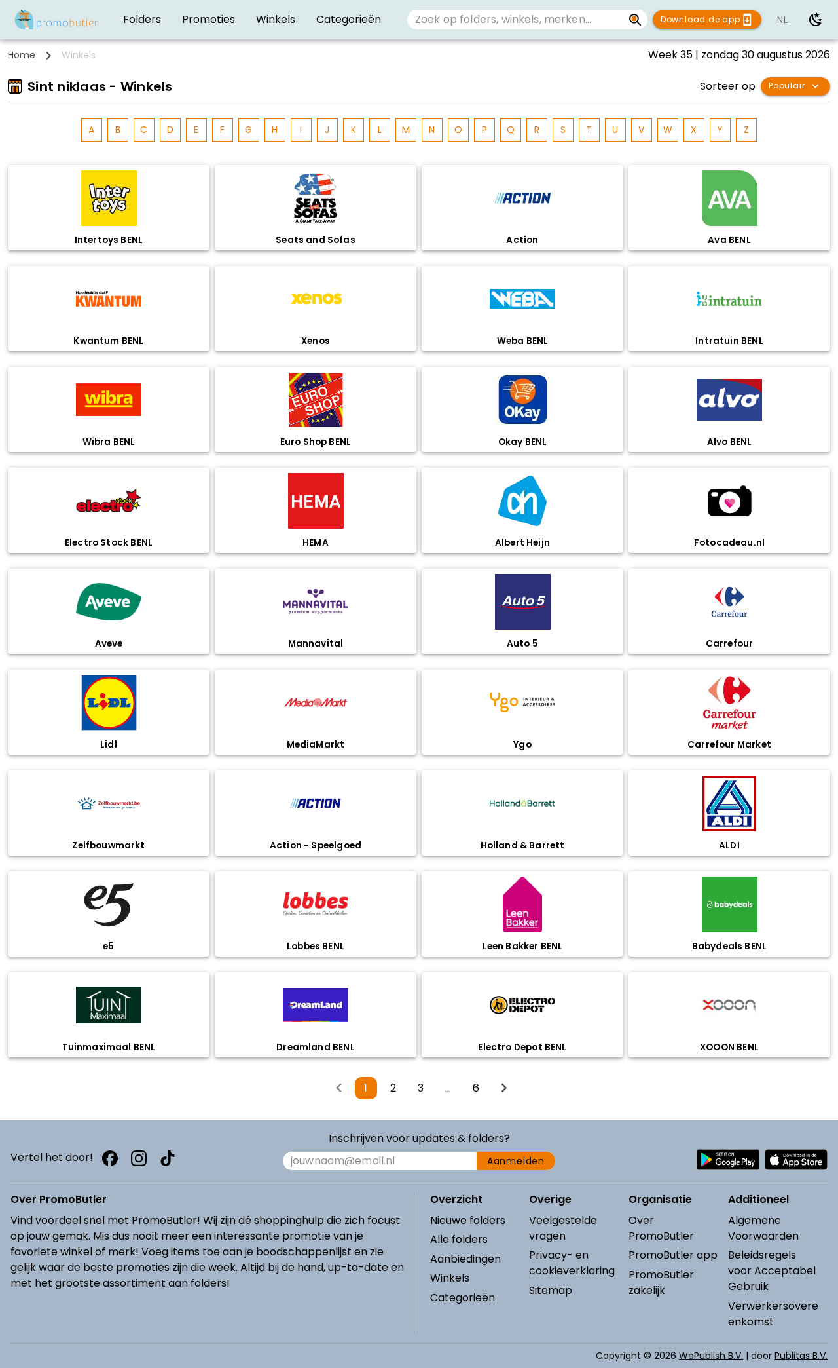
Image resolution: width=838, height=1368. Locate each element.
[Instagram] (139, 1158)
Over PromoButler (661, 1228)
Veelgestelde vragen (563, 1228)
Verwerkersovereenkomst (773, 1314)
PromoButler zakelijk (661, 1282)
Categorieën (462, 1297)
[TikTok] (167, 1158)
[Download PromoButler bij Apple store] (796, 1159)
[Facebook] (110, 1158)
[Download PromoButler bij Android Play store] (728, 1159)
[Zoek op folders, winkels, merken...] (635, 19)
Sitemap (550, 1290)
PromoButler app (673, 1255)
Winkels (449, 1277)
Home (21, 55)
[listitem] (142, 19)
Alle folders (459, 1239)
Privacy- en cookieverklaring (572, 1262)
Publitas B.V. (801, 1355)
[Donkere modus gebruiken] (816, 19)
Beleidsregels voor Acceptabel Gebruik (772, 1270)
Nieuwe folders (467, 1220)
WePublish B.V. (711, 1355)
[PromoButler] (56, 19)
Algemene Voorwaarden (763, 1228)
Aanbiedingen (465, 1258)
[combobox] (515, 20)
